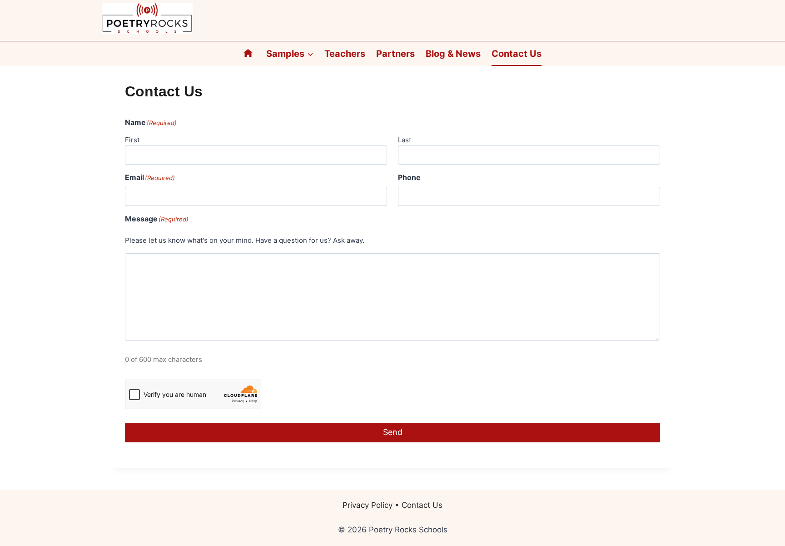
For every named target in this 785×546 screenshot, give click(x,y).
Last (404, 139)
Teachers (344, 53)
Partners (395, 53)
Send (392, 432)
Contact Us (517, 53)
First (132, 139)
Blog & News (453, 53)
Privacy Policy (367, 505)
